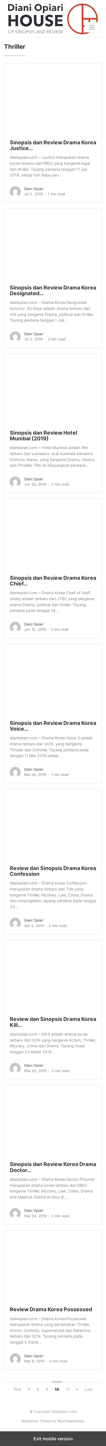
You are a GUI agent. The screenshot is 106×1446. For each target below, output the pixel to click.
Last (88, 1389)
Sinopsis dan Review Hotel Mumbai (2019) (43, 435)
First (17, 1389)
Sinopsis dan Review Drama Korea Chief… (53, 581)
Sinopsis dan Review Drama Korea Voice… (53, 726)
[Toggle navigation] (92, 27)
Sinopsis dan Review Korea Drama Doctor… (53, 1167)
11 (68, 1389)
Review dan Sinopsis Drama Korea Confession (53, 871)
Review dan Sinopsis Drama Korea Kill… (53, 1022)
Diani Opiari (33, 189)
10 (57, 1389)
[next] (77, 1389)
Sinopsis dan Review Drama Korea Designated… (53, 290)
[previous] (29, 1389)
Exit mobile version (53, 1438)
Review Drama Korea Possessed (51, 1309)
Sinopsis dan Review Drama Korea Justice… (53, 145)
